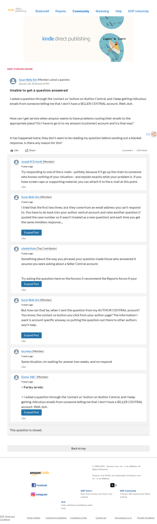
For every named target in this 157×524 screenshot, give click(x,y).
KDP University (138, 11)
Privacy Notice (33, 518)
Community (81, 11)
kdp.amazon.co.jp (123, 518)
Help (119, 11)
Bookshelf (42, 11)
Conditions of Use (78, 518)
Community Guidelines (56, 518)
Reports (60, 11)
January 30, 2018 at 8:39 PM (34, 83)
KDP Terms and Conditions (7, 518)
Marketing (102, 11)
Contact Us (101, 518)
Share (32, 150)
